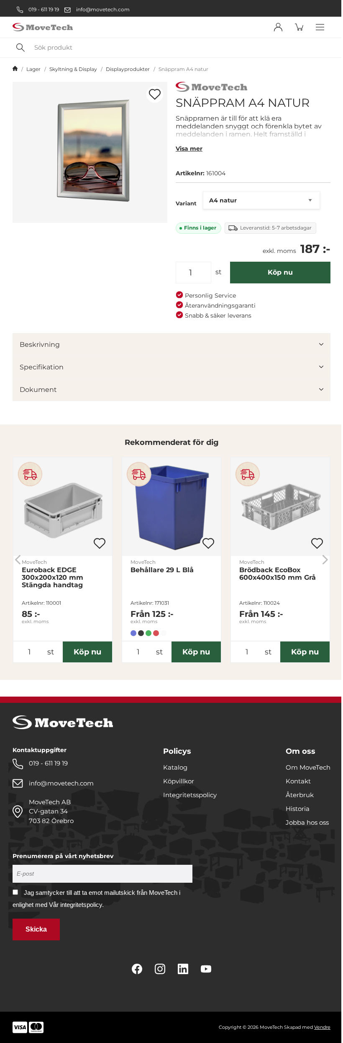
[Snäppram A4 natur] (90, 152)
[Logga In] (278, 27)
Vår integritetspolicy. (76, 904)
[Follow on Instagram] (160, 968)
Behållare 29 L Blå (162, 570)
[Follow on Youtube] (206, 968)
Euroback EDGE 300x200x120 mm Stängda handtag (52, 577)
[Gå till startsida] (15, 69)
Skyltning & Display (73, 69)
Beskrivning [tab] (40, 345)
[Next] (325, 560)
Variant (186, 203)
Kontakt (298, 781)
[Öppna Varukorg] (299, 27)
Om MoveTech (308, 767)
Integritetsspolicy (190, 795)
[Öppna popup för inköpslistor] (154, 94)
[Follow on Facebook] (136, 968)
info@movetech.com (103, 9)
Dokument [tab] (38, 390)
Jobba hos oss (307, 822)
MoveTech (34, 562)
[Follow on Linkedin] (183, 968)
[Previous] (17, 560)
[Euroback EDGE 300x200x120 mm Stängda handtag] (62, 506)
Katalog (175, 767)
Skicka (36, 929)
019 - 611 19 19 (43, 9)
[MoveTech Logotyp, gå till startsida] (43, 27)
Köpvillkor (178, 781)
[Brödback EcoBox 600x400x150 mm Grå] (280, 506)
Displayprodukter (128, 69)
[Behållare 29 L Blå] (171, 506)
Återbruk (300, 795)
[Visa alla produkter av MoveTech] (211, 88)
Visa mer (189, 149)
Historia (298, 809)
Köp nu (280, 272)
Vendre (322, 1027)
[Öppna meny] (320, 27)
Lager (33, 69)
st (218, 272)
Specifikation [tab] (42, 367)
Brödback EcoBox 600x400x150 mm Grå (277, 573)
